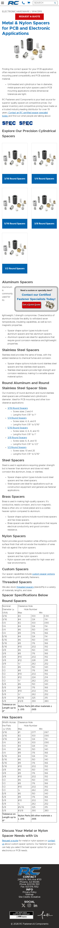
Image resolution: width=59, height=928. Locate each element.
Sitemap (29, 894)
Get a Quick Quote (31, 304)
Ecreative (35, 897)
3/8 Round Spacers (17, 438)
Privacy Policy (29, 892)
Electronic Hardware (16, 11)
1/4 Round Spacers (17, 418)
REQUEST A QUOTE (29, 17)
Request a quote (10, 841)
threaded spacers (25, 587)
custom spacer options (43, 574)
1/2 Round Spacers (17, 447)
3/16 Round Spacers (18, 408)
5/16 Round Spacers (18, 428)
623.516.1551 (33, 884)
